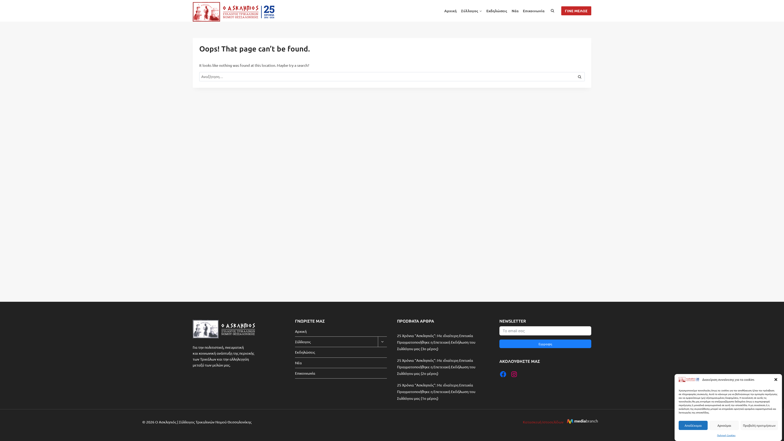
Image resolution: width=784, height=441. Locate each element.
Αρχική (450, 10)
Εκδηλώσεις (496, 10)
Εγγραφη (545, 344)
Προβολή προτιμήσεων (759, 425)
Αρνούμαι (724, 425)
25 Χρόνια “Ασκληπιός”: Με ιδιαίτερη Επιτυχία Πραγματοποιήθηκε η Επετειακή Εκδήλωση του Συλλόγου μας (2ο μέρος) (436, 367)
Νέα (515, 10)
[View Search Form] (552, 10)
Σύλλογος (303, 342)
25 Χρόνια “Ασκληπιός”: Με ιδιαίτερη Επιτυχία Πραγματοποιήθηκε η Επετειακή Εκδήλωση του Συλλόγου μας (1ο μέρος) (436, 391)
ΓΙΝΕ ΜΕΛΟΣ (576, 10)
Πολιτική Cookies (726, 435)
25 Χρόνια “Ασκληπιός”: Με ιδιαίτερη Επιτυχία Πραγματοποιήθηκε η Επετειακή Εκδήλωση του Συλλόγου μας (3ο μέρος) (436, 342)
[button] (776, 380)
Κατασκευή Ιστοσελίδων (543, 422)
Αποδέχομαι (693, 425)
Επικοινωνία (534, 10)
